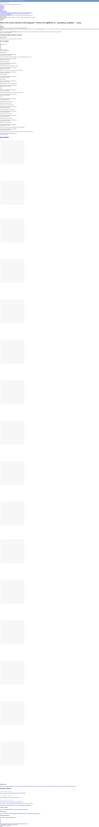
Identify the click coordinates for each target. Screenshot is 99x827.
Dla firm (18, 813)
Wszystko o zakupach (3, 809)
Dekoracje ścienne (14, 13)
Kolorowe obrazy (14, 786)
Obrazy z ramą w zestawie (59, 786)
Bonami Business (23, 813)
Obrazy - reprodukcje (67, 786)
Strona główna (2, 13)
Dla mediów (28, 813)
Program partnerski (33, 813)
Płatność (20, 809)
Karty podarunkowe (14, 813)
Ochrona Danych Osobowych (12, 823)
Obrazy (29, 13)
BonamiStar (38, 813)
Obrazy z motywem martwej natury (39, 786)
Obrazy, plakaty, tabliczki (21, 13)
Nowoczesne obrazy (20, 786)
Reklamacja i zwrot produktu (14, 809)
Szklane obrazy (73, 786)
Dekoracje (9, 13)
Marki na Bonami (8, 813)
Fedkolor (9, 786)
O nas (4, 813)
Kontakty (1, 813)
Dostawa (8, 809)
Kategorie (6, 13)
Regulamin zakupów (3, 823)
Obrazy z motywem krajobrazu (50, 786)
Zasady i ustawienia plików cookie (22, 823)
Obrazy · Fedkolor (5, 786)
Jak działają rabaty (25, 809)
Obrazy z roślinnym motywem (29, 786)
